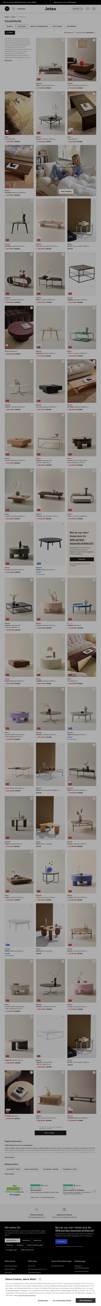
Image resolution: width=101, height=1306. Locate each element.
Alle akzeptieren (85, 1300)
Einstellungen (43, 1300)
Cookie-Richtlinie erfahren (27, 1295)
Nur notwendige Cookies (62, 1300)
